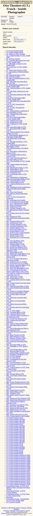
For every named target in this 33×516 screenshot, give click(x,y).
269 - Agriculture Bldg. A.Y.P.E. (16, 344)
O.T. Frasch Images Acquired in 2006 (18, 463)
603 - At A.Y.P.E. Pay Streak (15, 406)
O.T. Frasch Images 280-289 (15, 440)
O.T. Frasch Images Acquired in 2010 (18, 470)
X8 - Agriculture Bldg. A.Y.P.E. (15, 75)
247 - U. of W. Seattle (13, 310)
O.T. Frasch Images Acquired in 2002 (18, 457)
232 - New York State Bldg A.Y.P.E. (17, 268)
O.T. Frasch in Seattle (13, 502)
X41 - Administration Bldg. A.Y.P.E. (17, 171)
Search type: (7, 41)
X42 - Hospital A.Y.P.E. (13, 172)
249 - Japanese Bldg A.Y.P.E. (15, 314)
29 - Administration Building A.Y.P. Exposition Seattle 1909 (17, 136)
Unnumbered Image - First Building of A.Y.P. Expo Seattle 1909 (17, 499)
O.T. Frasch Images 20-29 (14, 424)
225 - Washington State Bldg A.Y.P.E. (18, 254)
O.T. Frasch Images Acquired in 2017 (18, 481)
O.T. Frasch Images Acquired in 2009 (18, 468)
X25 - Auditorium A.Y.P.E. (14, 122)
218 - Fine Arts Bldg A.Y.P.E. (15, 241)
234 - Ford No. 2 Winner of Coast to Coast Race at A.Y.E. (17, 274)
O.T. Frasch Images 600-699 (15, 448)
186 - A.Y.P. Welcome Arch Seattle (17, 202)
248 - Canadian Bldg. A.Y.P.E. (16, 312)
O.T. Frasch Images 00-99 (14, 52)
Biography (9, 497)
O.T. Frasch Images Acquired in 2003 (18, 458)
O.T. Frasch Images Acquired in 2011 (18, 471)
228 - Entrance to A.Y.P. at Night (16, 262)
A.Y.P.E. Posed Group (13, 496)
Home (3, 24)
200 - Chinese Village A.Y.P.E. (16, 208)
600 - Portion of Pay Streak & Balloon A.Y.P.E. (15, 402)
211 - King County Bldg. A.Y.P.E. (16, 229)
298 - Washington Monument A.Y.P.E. (18, 400)
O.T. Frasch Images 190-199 (15, 422)
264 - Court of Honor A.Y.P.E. (15, 340)
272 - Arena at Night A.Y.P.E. (15, 351)
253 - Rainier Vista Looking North (17, 323)
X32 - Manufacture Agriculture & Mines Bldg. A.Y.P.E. (16, 145)
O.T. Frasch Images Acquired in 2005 (18, 461)
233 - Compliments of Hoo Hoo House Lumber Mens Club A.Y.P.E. (17, 270)
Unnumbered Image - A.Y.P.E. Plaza (18, 494)
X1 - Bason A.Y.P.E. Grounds (15, 54)
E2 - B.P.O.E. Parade (13, 59)
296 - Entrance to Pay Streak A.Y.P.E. (18, 398)
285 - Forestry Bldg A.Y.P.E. (15, 374)
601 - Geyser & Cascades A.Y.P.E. (17, 405)
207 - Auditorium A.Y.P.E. (14, 223)
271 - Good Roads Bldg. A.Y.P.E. (16, 349)
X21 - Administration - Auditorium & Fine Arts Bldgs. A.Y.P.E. (17, 111)
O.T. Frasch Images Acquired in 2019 (18, 484)
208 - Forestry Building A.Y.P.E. (16, 224)
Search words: (7, 32)
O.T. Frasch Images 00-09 (14, 51)
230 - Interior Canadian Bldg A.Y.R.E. (18, 265)
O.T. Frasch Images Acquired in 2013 (18, 474)
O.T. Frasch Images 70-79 (14, 450)
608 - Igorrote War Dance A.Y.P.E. (17, 414)
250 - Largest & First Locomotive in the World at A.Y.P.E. (17, 316)
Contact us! (4, 513)
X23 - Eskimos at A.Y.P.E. (14, 120)
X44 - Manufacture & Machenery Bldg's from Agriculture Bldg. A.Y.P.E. (18, 178)
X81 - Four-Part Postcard (14, 192)
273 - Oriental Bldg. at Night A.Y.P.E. (18, 353)
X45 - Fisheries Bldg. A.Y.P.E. (15, 180)
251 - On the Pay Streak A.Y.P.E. (16, 318)
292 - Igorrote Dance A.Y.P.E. (15, 390)
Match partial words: (7, 36)
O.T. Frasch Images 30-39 (14, 444)
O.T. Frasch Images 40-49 (14, 445)
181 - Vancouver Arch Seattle (15, 200)
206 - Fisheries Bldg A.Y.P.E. (15, 221)
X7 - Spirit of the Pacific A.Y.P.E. (16, 70)
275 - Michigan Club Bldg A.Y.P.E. (17, 354)
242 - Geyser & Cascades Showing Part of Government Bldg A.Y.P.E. (17, 292)
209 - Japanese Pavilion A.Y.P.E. (16, 226)
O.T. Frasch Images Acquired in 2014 (18, 476)
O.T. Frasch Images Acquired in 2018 (18, 483)
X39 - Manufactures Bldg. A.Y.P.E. (17, 167)
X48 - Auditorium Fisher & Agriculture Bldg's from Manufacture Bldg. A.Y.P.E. (18, 188)
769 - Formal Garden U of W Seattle (18, 416)
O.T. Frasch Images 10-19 (14, 418)
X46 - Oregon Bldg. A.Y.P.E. (15, 182)
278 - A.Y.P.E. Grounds (13, 356)
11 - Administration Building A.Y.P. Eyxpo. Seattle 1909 (17, 85)
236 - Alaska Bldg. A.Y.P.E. (15, 278)
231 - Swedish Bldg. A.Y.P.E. (15, 267)
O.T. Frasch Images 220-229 (15, 431)
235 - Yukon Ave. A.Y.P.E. (14, 276)
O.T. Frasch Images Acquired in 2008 (18, 466)
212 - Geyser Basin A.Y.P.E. (15, 231)
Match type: (6, 39)
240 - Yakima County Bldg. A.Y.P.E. (17, 286)
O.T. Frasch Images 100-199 (15, 421)
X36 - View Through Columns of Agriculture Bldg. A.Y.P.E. (16, 158)
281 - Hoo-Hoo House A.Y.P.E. (16, 362)
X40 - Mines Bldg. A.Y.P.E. (14, 169)
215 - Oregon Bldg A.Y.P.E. (15, 234)
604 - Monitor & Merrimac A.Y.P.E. (17, 408)
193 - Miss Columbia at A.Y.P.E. (16, 205)
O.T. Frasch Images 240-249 (15, 434)
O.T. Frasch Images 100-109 (15, 419)
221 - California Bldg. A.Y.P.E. (15, 245)
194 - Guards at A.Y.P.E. (14, 206)
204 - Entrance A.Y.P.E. (13, 216)
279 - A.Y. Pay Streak (13, 357)
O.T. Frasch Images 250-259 (15, 435)
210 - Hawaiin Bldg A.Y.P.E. (15, 228)
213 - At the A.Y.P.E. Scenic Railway (18, 232)
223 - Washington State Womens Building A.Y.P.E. (17, 249)
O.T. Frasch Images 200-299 (15, 427)
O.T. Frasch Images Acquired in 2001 (18, 455)
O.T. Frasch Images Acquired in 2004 (18, 460)
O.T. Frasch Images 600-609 (15, 447)
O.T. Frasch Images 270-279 (15, 439)
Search (20, 16)
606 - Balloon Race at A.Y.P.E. (16, 409)
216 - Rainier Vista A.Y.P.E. (15, 236)
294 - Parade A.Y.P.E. (13, 393)
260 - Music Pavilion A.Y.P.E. (15, 335)
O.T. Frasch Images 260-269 (15, 437)
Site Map (4, 16)
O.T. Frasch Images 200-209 (15, 426)
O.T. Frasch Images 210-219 (15, 429)
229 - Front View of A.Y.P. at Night (17, 263)
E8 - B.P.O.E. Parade (13, 77)
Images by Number (4, 21)
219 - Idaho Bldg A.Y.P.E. (14, 242)
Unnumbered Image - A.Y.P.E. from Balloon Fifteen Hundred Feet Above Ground (18, 487)
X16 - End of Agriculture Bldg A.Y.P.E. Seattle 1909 (15, 98)
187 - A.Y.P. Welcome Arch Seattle (17, 203)
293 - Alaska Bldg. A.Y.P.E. (15, 392)
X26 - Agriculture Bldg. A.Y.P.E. (16, 127)
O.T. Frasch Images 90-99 (14, 453)
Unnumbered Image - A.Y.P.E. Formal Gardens (15, 491)
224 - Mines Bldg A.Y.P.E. (14, 252)
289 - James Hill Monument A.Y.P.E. (18, 382)
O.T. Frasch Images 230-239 (15, 432)
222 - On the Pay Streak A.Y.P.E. (16, 247)
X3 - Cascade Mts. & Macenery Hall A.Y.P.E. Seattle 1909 (17, 61)
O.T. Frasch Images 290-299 (15, 442)
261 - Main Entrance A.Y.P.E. (15, 336)
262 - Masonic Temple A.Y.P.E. (16, 338)
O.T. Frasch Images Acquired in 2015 (18, 478)
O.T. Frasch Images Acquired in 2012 (18, 473)
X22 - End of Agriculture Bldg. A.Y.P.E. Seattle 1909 (15, 118)
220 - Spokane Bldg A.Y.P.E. (15, 244)
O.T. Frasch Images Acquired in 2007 (18, 465)
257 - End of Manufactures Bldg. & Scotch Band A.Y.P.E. (17, 329)
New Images (11, 21)
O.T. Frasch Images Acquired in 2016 (18, 479)
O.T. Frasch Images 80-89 (14, 452)
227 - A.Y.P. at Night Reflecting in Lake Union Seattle (17, 259)
